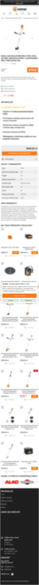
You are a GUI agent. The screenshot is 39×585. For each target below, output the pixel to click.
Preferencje (28, 300)
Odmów (10, 300)
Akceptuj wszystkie (19, 296)
